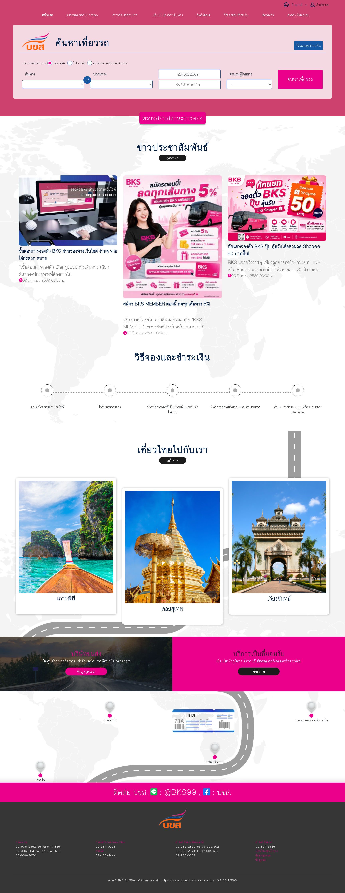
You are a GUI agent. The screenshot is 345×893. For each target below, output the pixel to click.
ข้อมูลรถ (259, 671)
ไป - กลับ (79, 63)
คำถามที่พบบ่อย (298, 15)
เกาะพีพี (66, 598)
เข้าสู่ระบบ (322, 4)
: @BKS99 (178, 792)
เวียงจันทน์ (279, 598)
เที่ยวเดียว (59, 63)
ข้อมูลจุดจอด (86, 671)
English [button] (298, 4)
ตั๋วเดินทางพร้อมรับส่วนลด (110, 63)
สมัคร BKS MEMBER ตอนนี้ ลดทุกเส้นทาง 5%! (166, 303)
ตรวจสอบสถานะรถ (125, 15)
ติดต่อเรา (268, 15)
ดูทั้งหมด (172, 158)
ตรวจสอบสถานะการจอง (82, 15)
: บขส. (221, 792)
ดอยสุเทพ (172, 608)
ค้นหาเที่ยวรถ (300, 79)
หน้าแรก (47, 15)
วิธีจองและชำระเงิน (236, 15)
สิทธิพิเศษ (203, 15)
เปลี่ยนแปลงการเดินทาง (167, 15)
